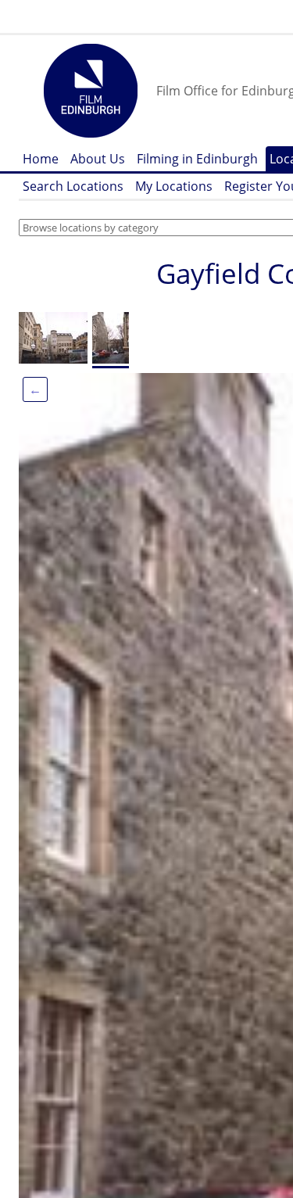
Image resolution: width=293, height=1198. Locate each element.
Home (41, 158)
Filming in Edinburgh (197, 158)
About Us (97, 158)
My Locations (174, 186)
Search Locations (73, 186)
